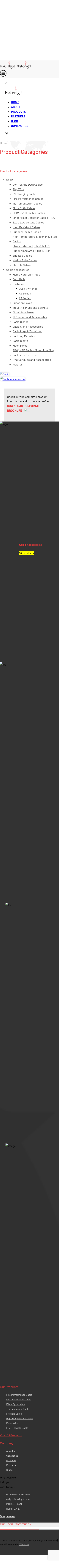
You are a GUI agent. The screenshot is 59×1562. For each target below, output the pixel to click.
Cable (9, 179)
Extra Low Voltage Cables (28, 222)
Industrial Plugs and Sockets (30, 307)
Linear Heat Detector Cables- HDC (34, 217)
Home (15, 102)
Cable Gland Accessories (28, 326)
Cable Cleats (20, 340)
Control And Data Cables (28, 184)
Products (18, 111)
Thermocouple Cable (17, 1408)
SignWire (18, 189)
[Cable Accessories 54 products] (12, 379)
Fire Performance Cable (19, 1394)
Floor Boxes (20, 345)
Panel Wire (12, 1423)
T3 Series (25, 298)
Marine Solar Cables (25, 260)
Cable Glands (20, 322)
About (15, 107)
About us (11, 1450)
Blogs (9, 1469)
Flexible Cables (22, 265)
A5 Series (25, 293)
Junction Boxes (22, 303)
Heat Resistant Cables (26, 227)
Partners (18, 116)
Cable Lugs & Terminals (27, 331)
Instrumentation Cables (27, 203)
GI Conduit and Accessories (30, 317)
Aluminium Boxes (23, 312)
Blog (14, 121)
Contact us (19, 126)
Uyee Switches (28, 288)
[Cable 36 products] (4, 374)
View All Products (11, 1435)
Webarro (24, 1544)
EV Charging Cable (24, 194)
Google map (7, 1516)
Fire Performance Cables (28, 198)
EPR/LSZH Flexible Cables (29, 213)
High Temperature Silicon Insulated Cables (35, 239)
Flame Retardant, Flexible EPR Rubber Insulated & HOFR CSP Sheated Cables (31, 250)
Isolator (17, 364)
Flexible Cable (14, 1413)
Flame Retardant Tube (26, 274)
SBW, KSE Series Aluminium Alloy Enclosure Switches (33, 352)
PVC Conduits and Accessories (32, 359)
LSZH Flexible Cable (17, 1427)
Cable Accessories (17, 269)
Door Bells (19, 279)
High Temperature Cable (19, 1418)
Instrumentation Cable (18, 1399)
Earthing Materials (24, 336)
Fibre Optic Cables (24, 208)
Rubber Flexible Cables (27, 232)
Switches (18, 284)
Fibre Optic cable (15, 1404)
